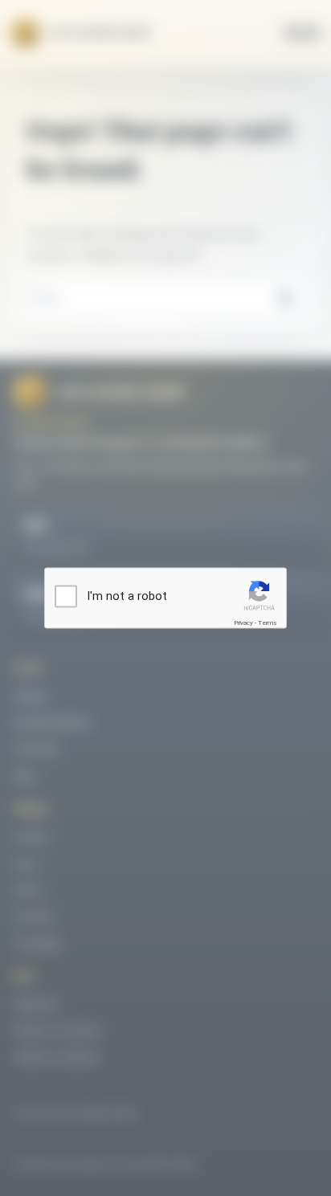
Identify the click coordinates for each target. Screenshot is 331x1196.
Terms (267, 623)
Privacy (243, 623)
